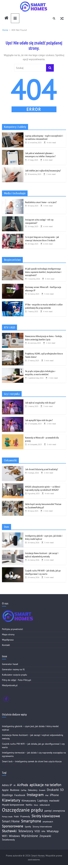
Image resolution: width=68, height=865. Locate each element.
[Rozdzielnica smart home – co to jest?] (12, 200)
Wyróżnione (29, 836)
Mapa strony (8, 634)
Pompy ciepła (7, 816)
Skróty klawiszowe (46, 815)
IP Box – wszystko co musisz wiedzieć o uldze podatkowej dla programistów (44, 306)
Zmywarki (45, 836)
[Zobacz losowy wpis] (62, 18)
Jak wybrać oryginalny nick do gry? (40, 402)
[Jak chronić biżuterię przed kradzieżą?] (12, 467)
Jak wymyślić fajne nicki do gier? (39, 420)
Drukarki (42, 790)
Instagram (35, 794)
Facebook (19, 795)
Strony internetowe (42, 826)
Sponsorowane (12, 826)
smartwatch (48, 821)
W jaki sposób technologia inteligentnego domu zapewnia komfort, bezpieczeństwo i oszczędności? (43, 272)
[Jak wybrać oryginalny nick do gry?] (12, 401)
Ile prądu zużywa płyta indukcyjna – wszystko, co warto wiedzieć (40, 373)
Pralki (16, 816)
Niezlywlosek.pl (9, 685)
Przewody (25, 816)
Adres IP (7, 785)
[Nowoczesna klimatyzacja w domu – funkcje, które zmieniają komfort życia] (12, 334)
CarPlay (23, 790)
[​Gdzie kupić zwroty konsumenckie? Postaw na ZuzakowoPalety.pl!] (12, 502)
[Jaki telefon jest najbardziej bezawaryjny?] (12, 169)
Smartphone (31, 821)
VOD (37, 831)
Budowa (14, 790)
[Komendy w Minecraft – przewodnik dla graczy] (12, 436)
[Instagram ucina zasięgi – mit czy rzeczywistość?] (12, 218)
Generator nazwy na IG (13, 669)
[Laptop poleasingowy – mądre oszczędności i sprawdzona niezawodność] (12, 134)
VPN (43, 831)
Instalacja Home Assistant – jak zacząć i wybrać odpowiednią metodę (41, 555)
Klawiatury (11, 800)
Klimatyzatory (29, 800)
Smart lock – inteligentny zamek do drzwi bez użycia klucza (32, 761)
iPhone (54, 795)
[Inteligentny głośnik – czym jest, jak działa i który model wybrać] (12, 534)
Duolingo (7, 795)
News (36, 805)
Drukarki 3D (55, 790)
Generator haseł (10, 664)
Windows (14, 836)
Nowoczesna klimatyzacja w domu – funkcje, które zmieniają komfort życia (43, 338)
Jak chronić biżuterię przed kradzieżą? (41, 469)
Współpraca (8, 639)
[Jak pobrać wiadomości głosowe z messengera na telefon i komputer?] (12, 151)
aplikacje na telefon (45, 784)
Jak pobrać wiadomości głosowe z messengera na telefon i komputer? (40, 155)
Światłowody (8, 839)
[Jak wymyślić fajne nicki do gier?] (12, 418)
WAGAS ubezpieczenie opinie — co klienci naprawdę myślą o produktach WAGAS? (42, 488)
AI (15, 785)
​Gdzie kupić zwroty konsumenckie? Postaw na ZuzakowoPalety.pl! (43, 505)
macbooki (54, 800)
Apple (5, 790)
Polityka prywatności (12, 629)
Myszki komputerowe (13, 804)
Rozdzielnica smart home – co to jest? (41, 202)
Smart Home (11, 821)
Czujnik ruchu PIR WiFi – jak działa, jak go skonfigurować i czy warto (43, 572)
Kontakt (6, 645)
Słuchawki (9, 831)
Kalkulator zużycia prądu (14, 674)
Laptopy (42, 800)
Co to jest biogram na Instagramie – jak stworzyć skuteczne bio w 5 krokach (42, 238)
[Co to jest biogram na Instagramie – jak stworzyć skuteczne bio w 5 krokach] (12, 235)
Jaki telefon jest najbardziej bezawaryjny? (43, 170)
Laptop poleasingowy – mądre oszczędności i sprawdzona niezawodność (44, 137)
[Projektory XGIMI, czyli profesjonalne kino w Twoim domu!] (12, 352)
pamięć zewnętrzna (54, 810)
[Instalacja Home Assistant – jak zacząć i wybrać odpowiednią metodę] (12, 551)
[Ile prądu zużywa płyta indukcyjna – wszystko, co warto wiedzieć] (12, 369)
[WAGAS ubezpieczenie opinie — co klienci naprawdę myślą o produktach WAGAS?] (12, 485)
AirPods (22, 785)
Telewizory (25, 831)
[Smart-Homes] (6, 18)
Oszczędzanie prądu (22, 810)
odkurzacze (45, 804)
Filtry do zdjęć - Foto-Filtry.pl (16, 680)
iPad (46, 795)
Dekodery (32, 790)
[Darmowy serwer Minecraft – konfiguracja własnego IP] (12, 285)
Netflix (29, 804)
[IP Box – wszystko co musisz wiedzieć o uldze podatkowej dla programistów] (12, 303)
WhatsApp (53, 831)
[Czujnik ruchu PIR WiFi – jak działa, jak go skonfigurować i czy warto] (12, 569)
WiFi (4, 836)
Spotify (28, 826)
